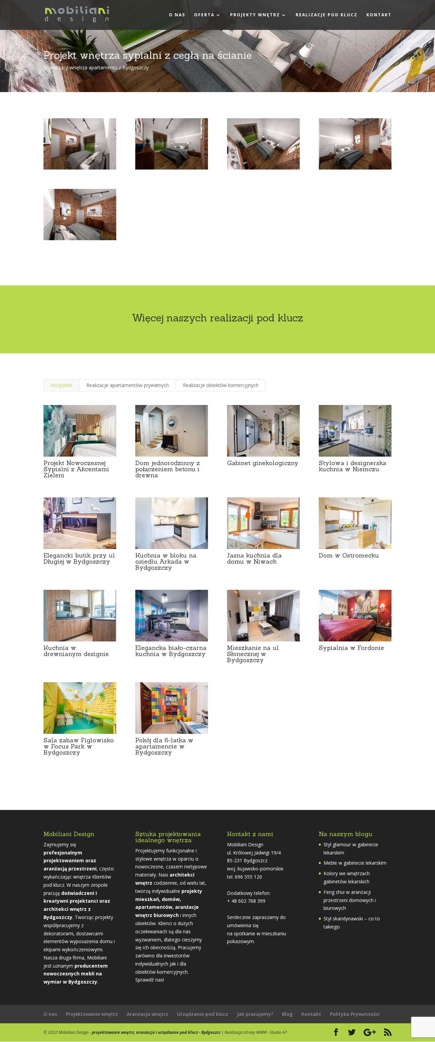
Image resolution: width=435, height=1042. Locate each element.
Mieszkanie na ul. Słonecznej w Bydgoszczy (253, 654)
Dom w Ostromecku (349, 555)
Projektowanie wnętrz (92, 1014)
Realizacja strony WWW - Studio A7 (256, 1032)
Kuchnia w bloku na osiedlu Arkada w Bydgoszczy (165, 561)
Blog (287, 1014)
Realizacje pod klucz (327, 15)
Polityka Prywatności (355, 1014)
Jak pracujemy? (255, 1014)
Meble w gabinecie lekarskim (355, 863)
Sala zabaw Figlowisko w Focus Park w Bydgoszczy (79, 746)
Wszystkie (61, 385)
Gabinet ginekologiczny (262, 463)
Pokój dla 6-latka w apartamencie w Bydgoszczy (164, 746)
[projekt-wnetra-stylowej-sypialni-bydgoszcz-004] (355, 169)
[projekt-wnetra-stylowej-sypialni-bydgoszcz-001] (80, 169)
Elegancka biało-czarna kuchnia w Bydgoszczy (171, 651)
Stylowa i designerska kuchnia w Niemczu (352, 466)
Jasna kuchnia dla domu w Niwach (254, 558)
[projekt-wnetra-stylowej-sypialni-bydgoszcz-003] (263, 169)
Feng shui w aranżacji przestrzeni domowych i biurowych (350, 900)
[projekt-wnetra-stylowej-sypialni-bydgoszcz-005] (80, 240)
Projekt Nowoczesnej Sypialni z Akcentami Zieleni (76, 469)
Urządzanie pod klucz (202, 1014)
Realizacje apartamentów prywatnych (127, 385)
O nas (177, 15)
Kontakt (379, 15)
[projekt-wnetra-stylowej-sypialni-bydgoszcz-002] (171, 169)
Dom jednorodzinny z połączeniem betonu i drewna (167, 469)
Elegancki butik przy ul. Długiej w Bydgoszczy (80, 558)
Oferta (204, 15)
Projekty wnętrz (255, 15)
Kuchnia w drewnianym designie (76, 651)
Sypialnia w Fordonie (351, 648)
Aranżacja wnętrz (147, 1014)
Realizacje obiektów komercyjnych (221, 385)
